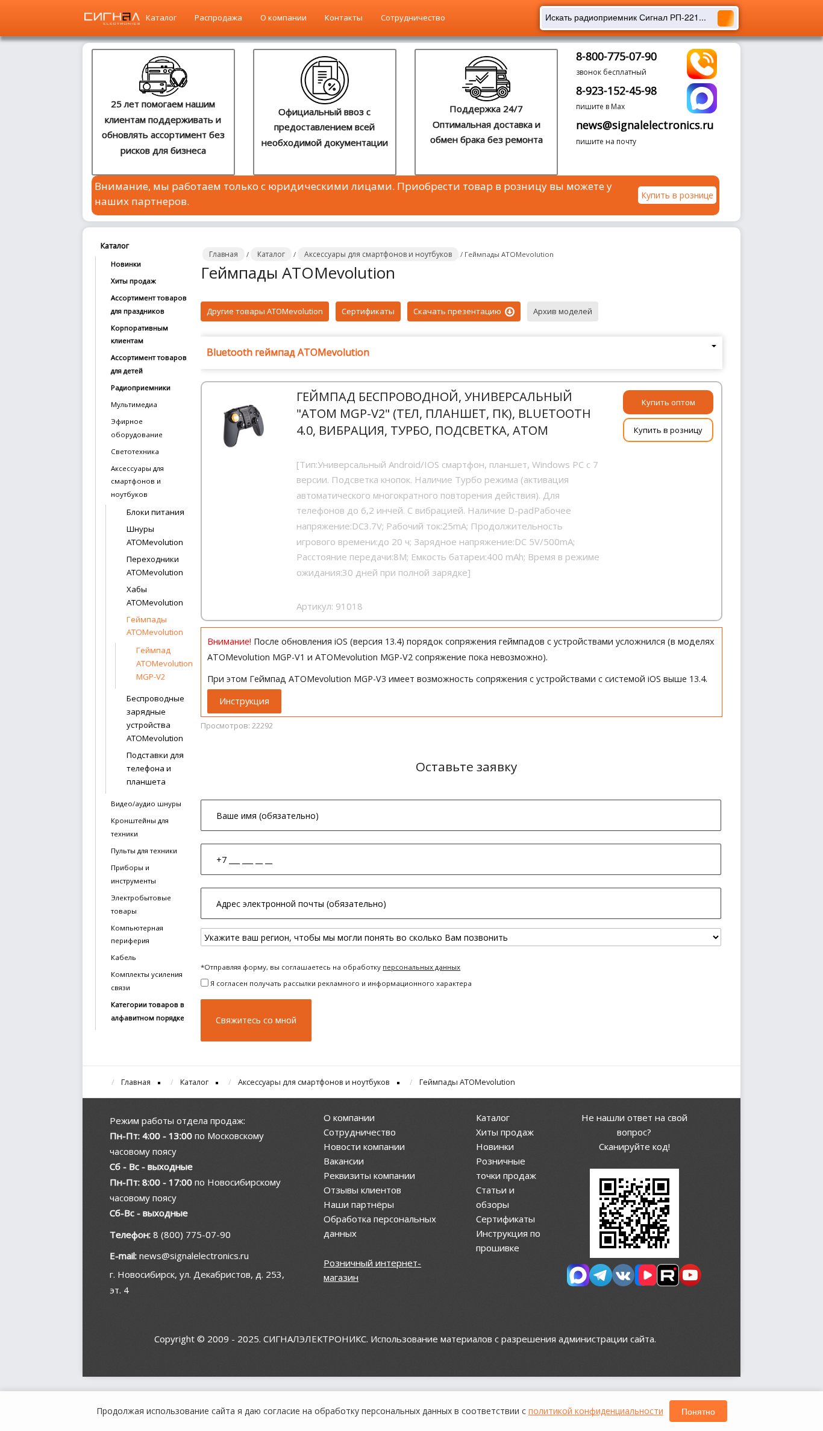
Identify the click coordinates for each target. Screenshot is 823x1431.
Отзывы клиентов (362, 1190)
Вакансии (344, 1161)
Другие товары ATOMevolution (265, 311)
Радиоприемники (141, 387)
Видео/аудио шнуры (146, 803)
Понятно (698, 1411)
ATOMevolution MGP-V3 (337, 678)
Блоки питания (155, 512)
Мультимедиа (134, 404)
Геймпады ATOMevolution (155, 626)
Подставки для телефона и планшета (155, 768)
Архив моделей (562, 311)
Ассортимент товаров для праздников (149, 304)
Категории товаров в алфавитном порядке (147, 1011)
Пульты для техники (144, 850)
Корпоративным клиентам (139, 334)
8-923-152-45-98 (616, 90)
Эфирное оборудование (137, 428)
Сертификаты (368, 311)
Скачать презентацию (458, 311)
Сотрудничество (413, 17)
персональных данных (421, 966)
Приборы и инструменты (133, 874)
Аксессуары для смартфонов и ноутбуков (137, 481)
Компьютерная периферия (137, 934)
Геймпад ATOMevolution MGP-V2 (159, 663)
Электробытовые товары (141, 904)
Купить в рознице (677, 195)
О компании (283, 17)
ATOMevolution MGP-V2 (364, 657)
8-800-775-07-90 (616, 56)
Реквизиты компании (369, 1175)
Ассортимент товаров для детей (149, 364)
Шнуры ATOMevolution (155, 535)
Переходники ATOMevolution (155, 566)
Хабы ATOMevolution (155, 596)
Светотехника (135, 451)
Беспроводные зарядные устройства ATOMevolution (155, 718)
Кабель (123, 957)
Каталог (161, 17)
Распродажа (218, 17)
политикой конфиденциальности (595, 1411)
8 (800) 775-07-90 (192, 1234)
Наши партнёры (359, 1204)
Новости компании (364, 1146)
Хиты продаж (133, 280)
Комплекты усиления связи (147, 981)
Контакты (344, 17)
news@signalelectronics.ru (645, 125)
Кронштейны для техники (140, 827)
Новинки (126, 263)
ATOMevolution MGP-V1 (256, 657)
